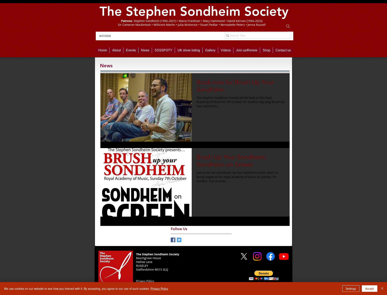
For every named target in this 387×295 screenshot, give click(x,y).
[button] (264, 275)
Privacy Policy (159, 289)
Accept (369, 289)
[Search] (288, 26)
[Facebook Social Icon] (173, 240)
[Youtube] (283, 256)
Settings (351, 289)
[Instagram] (257, 256)
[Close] (382, 288)
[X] (244, 256)
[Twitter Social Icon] (179, 240)
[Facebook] (270, 256)
